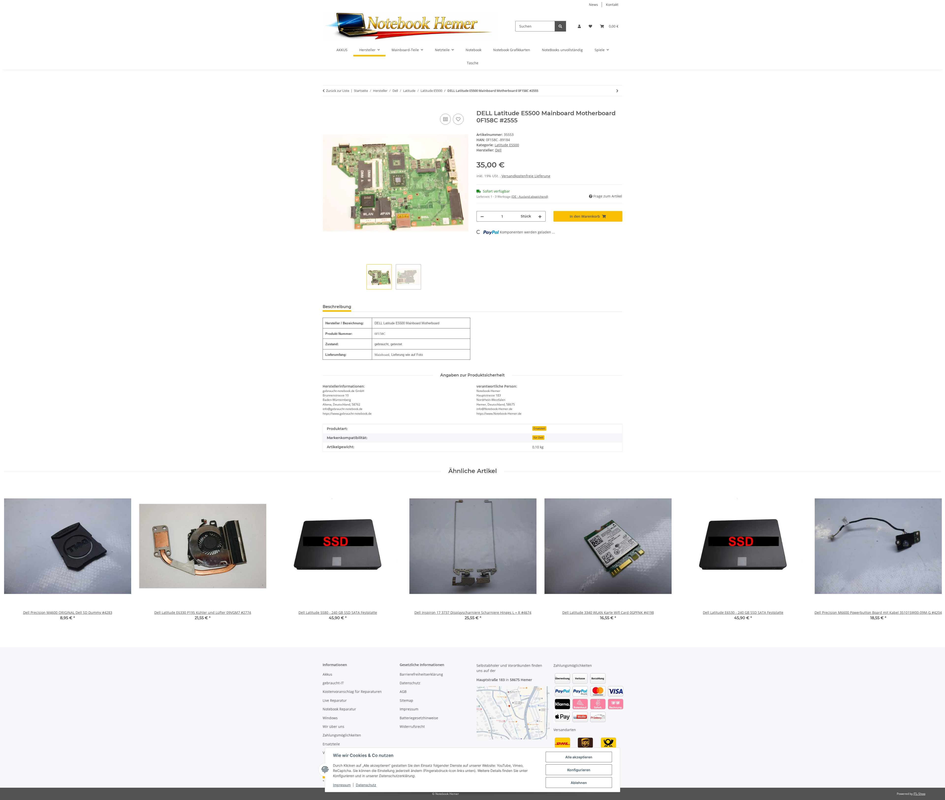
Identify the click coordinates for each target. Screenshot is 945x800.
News (593, 4)
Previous (12, 554)
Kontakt (612, 4)
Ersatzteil (539, 428)
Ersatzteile (331, 744)
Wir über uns (333, 726)
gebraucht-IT (333, 683)
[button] (579, 26)
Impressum (342, 785)
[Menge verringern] (482, 216)
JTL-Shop (919, 794)
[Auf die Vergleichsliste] (445, 119)
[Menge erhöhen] (540, 216)
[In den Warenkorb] (327, 107)
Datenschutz (366, 785)
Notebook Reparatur (339, 709)
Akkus (327, 674)
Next (933, 554)
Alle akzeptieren (578, 757)
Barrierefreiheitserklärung (421, 674)
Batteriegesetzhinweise (419, 718)
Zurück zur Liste (337, 90)
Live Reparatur (335, 700)
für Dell (538, 437)
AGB (403, 691)
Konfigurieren (578, 770)
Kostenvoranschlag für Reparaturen (352, 691)
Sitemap (406, 700)
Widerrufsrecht (412, 726)
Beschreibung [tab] (337, 306)
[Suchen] (560, 26)
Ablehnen (579, 783)
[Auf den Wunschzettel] (458, 119)
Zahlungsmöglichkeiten (342, 735)
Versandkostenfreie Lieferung (526, 176)
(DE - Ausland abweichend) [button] (529, 197)
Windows (330, 718)
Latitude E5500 (507, 145)
